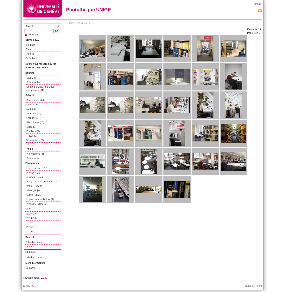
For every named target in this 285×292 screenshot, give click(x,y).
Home (70, 23)
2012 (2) (30, 222)
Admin (259, 285)
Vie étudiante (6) (35, 140)
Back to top (28, 285)
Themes (29, 54)
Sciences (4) (33, 158)
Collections (31, 58)
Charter (29, 246)
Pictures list (84, 23)
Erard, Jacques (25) (36, 168)
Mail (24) (31, 78)
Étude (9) (31, 127)
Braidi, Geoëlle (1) (36, 186)
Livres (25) (32, 104)
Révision (33, 34)
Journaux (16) (33, 113)
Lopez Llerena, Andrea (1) (40, 199)
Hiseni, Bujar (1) (34, 190)
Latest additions (33, 257)
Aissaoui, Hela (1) (35, 177)
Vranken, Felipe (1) (36, 203)
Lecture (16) (32, 118)
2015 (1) (30, 231)
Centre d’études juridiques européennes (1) (40, 88)
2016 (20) (31, 213)
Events (29, 49)
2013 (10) (31, 218)
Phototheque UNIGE (88, 9)
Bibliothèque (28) (35, 100)
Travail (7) (31, 135)
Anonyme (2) (33, 172)
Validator (249, 285)
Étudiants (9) (33, 131)
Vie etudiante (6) (35, 153)
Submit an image (34, 242)
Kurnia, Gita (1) (34, 195)
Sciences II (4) (33, 82)
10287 (44, 277)
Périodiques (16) (35, 122)
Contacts (30, 268)
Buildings (30, 45)
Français (257, 4)
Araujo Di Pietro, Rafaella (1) (41, 181)
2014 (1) (30, 227)
